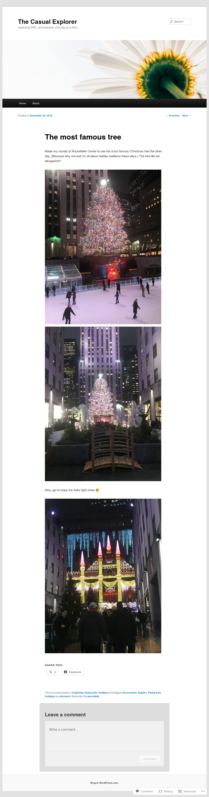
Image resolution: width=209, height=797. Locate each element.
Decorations (129, 692)
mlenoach (64, 696)
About (35, 103)
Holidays (103, 692)
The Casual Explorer (47, 21)
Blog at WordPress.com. (104, 783)
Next (186, 115)
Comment (149, 759)
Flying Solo (90, 692)
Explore (142, 692)
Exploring (77, 692)
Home (22, 103)
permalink (93, 696)
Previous (172, 115)
